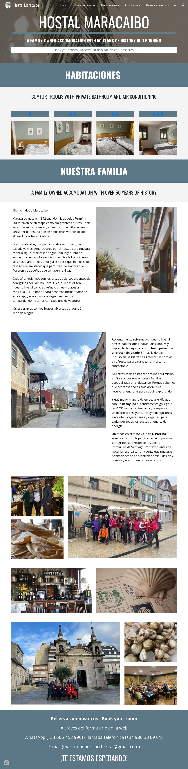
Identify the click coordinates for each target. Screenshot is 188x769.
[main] (94, 28)
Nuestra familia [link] (84, 5)
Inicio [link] (63, 5)
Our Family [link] (132, 5)
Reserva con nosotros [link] (161, 5)
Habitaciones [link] (110, 5)
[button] (183, 5)
